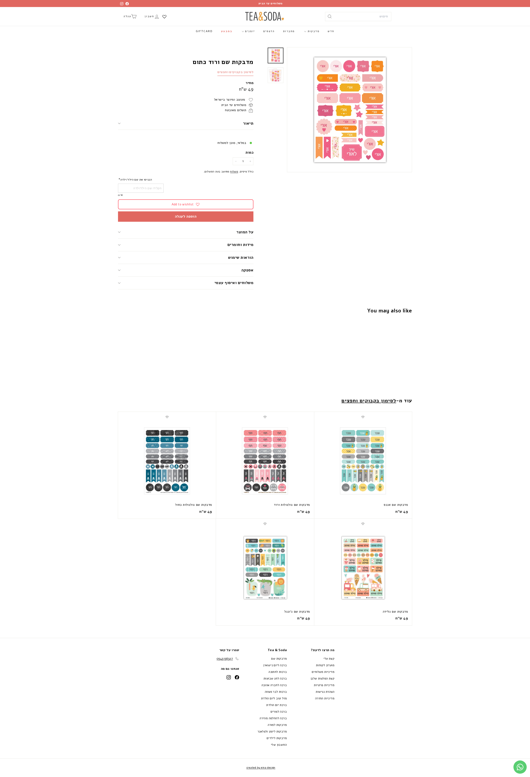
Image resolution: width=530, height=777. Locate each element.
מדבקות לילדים (277, 738)
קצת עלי (328, 659)
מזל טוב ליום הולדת (274, 698)
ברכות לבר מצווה (276, 692)
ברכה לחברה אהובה (274, 685)
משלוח (234, 171)
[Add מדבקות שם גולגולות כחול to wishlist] (167, 417)
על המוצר (244, 232)
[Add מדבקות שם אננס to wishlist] (363, 417)
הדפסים (269, 31)
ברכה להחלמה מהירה (273, 718)
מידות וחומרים (239, 244)
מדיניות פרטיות (324, 685)
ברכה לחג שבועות (275, 678)
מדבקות (312, 31)
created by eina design (260, 768)
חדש (331, 31)
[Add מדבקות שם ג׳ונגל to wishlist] (265, 524)
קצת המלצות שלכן (322, 678)
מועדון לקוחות (325, 665)
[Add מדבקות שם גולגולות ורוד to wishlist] (265, 417)
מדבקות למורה (277, 725)
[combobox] (358, 16)
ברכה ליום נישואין (275, 665)
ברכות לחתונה (278, 672)
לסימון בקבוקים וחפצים (235, 72)
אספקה (247, 270)
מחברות (289, 31)
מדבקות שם (279, 659)
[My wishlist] (164, 16)
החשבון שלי (279, 745)
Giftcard (204, 31)
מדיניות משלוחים (323, 672)
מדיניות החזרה (324, 698)
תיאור (248, 123)
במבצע (226, 31)
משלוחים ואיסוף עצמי (233, 283)
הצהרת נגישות (325, 692)
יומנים (249, 31)
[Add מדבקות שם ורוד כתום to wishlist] (387, 327)
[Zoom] (349, 109)
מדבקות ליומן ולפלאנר (272, 731)
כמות (249, 152)
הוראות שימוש (240, 257)
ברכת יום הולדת (276, 705)
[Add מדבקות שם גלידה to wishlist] (363, 524)
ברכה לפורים (279, 712)
